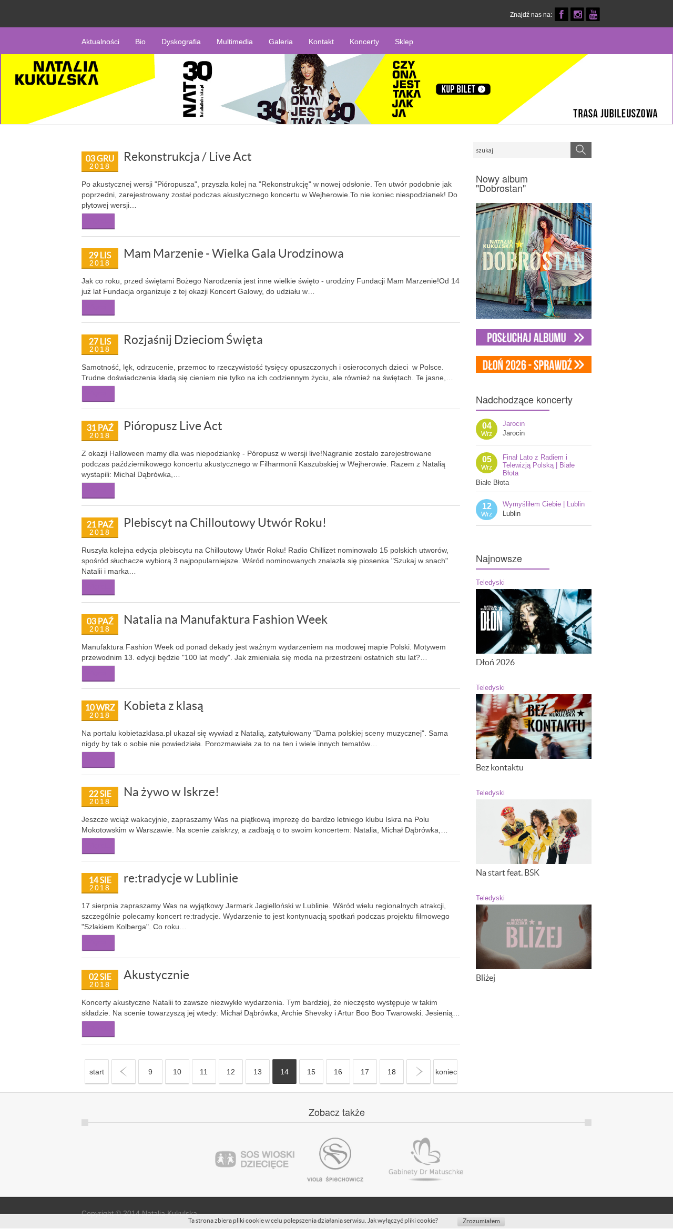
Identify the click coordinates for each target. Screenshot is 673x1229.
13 (257, 1072)
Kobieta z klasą (163, 706)
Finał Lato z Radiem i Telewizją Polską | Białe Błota (539, 465)
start (96, 1072)
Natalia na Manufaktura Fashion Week (226, 619)
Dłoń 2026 (495, 662)
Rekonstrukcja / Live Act (188, 157)
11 (204, 1072)
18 (392, 1072)
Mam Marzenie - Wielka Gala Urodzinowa (234, 253)
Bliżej (485, 977)
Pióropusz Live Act (173, 426)
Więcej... (98, 221)
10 (177, 1072)
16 (338, 1072)
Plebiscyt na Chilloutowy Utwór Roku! (225, 523)
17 (365, 1072)
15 (311, 1072)
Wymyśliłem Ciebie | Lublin (544, 504)
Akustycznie (156, 975)
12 (231, 1072)
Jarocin (514, 424)
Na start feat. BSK (507, 872)
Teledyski (490, 582)
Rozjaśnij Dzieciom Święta (193, 340)
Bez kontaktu (500, 767)
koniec (446, 1072)
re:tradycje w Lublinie (181, 878)
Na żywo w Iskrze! (171, 792)
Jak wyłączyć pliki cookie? (403, 1220)
